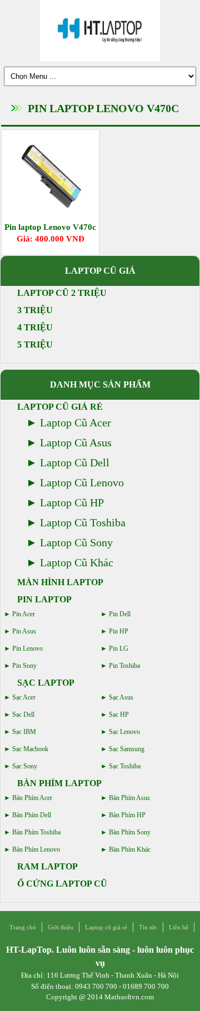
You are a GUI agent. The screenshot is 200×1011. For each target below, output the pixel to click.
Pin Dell (120, 614)
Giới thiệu (60, 927)
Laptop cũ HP (72, 502)
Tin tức (148, 927)
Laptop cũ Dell (74, 462)
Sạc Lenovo (124, 732)
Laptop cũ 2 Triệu (62, 293)
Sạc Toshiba (125, 766)
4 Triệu (35, 327)
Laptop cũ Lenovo (82, 482)
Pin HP (118, 631)
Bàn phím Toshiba (36, 832)
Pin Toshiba (124, 666)
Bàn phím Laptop (59, 783)
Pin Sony (24, 666)
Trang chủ (22, 927)
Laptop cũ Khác (76, 562)
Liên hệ (178, 927)
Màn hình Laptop (60, 582)
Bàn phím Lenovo (36, 849)
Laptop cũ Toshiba (83, 522)
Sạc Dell (23, 714)
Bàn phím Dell (31, 815)
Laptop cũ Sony (76, 542)
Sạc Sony (24, 766)
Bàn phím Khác (130, 849)
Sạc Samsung (126, 749)
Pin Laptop (44, 599)
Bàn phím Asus (129, 798)
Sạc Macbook (30, 749)
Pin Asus (24, 631)
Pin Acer (23, 614)
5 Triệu (35, 344)
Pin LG (118, 648)
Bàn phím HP (127, 815)
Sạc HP (119, 714)
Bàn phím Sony (130, 832)
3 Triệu (35, 310)
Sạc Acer (24, 697)
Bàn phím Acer (32, 798)
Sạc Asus (121, 697)
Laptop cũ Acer (75, 422)
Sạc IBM (24, 732)
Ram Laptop (47, 866)
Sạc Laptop (45, 682)
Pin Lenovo (27, 648)
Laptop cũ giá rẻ (60, 406)
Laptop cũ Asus (76, 442)
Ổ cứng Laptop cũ (62, 883)
